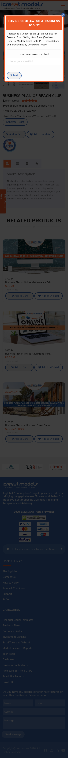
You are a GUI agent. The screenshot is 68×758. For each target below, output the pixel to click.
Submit (14, 75)
